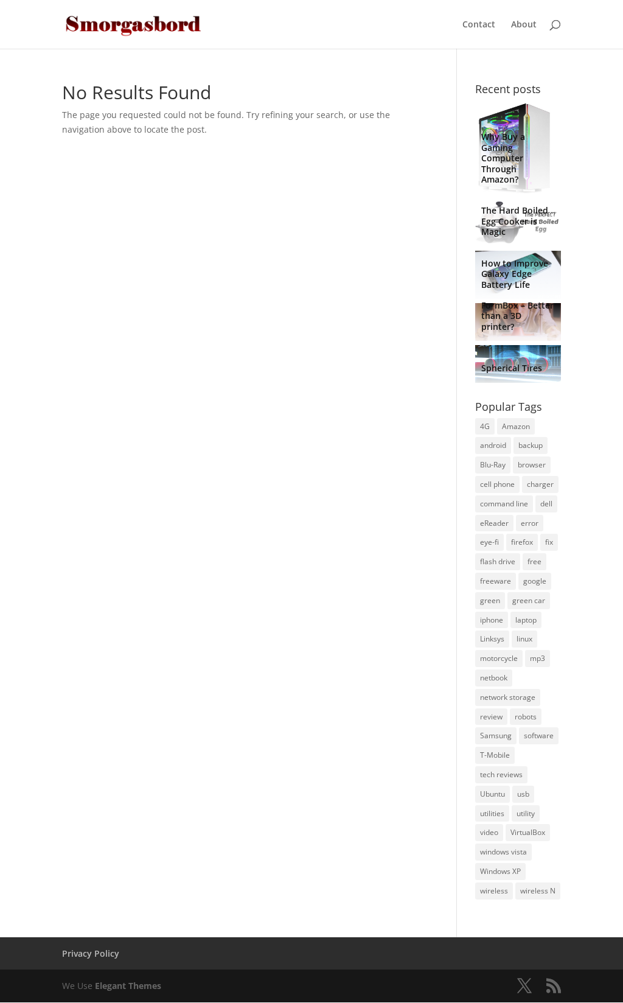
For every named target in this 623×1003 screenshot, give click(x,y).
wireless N (537, 891)
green (490, 600)
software (539, 735)
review (491, 716)
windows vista (503, 852)
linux (524, 639)
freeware (495, 581)
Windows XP (500, 871)
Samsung (496, 735)
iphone (491, 620)
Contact (478, 25)
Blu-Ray (493, 465)
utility (526, 813)
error (529, 523)
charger (540, 484)
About (524, 25)
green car (528, 600)
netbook (493, 678)
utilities (492, 813)
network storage (507, 697)
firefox (522, 542)
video (489, 832)
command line (504, 503)
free (534, 561)
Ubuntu (492, 794)
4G (485, 426)
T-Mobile (495, 755)
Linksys (492, 639)
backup (530, 445)
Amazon (516, 426)
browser (532, 465)
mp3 (537, 658)
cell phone (497, 484)
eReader (494, 523)
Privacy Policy (90, 953)
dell (546, 503)
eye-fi (489, 542)
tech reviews (501, 774)
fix (549, 542)
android (493, 445)
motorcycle (499, 658)
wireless (494, 891)
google (534, 581)
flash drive (497, 561)
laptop (526, 620)
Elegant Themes (128, 985)
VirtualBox (527, 832)
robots (526, 716)
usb (523, 794)
